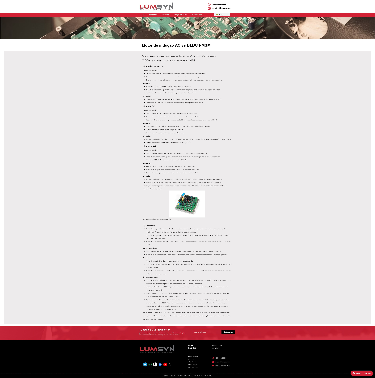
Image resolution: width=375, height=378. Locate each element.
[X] (170, 364)
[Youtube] (165, 364)
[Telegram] (145, 364)
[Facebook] (160, 364)
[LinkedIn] (155, 364)
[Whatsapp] (150, 364)
